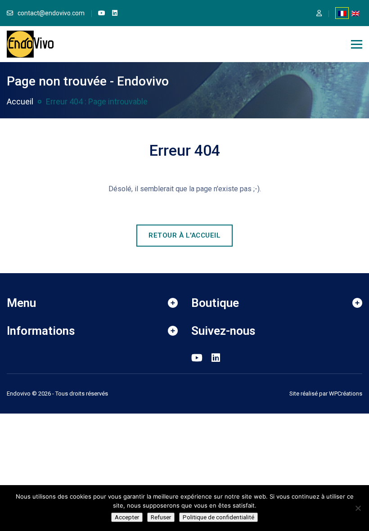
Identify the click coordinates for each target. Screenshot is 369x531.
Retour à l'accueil (184, 235)
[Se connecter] (319, 13)
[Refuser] (357, 508)
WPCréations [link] (345, 393)
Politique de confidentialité (218, 517)
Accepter (127, 517)
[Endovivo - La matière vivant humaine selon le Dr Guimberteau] (30, 43)
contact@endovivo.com (51, 13)
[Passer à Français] (342, 13)
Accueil (20, 101)
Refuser (161, 517)
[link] (101, 13)
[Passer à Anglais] (355, 13)
